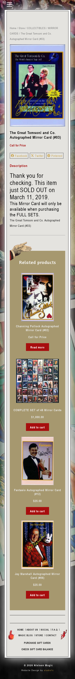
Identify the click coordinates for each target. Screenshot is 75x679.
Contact (51, 635)
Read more (37, 347)
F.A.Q (55, 629)
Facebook (21, 156)
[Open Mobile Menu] (9, 4)
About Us (32, 629)
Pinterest (56, 156)
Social (45, 629)
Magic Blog (25, 635)
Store (22, 28)
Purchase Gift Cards (37, 642)
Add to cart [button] (37, 427)
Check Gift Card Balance (37, 649)
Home (13, 28)
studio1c (49, 670)
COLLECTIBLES (36, 28)
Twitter (39, 156)
